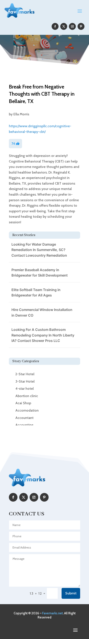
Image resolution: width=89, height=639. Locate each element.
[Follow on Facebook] (55, 26)
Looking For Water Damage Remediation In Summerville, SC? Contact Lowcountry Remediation (39, 250)
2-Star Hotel (24, 374)
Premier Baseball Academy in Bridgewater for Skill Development (39, 273)
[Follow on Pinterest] (81, 26)
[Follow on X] (63, 26)
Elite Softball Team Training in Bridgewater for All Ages (35, 293)
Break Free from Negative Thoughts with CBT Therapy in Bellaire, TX (42, 94)
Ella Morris (21, 114)
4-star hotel (24, 388)
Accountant (24, 418)
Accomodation (27, 410)
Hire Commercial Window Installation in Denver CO (41, 312)
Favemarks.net (52, 613)
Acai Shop (23, 403)
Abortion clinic (26, 396)
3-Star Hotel (25, 381)
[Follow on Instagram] (72, 26)
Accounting (24, 425)
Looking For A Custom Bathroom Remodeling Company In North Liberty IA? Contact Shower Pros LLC (42, 335)
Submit (70, 593)
